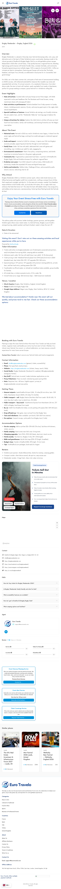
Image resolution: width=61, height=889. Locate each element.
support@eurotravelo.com (22, 624)
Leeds (5, 750)
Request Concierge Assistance (43, 507)
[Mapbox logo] (5, 543)
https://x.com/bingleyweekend (13, 570)
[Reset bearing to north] (57, 527)
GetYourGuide (14, 244)
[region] (30, 533)
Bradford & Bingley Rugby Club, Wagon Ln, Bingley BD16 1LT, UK (21, 555)
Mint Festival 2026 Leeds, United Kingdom (28, 756)
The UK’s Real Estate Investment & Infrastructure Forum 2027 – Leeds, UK (8, 758)
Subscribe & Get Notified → (18, 700)
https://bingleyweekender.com (20, 368)
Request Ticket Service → (19, 717)
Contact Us (22, 213)
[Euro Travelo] (12, 3)
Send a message (6, 631)
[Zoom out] (57, 525)
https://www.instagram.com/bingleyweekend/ (17, 567)
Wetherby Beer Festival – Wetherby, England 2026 (48, 756)
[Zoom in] (57, 523)
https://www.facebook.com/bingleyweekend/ (17, 564)
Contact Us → (18, 682)
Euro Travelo (16, 621)
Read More (39, 213)
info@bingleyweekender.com (17, 363)
